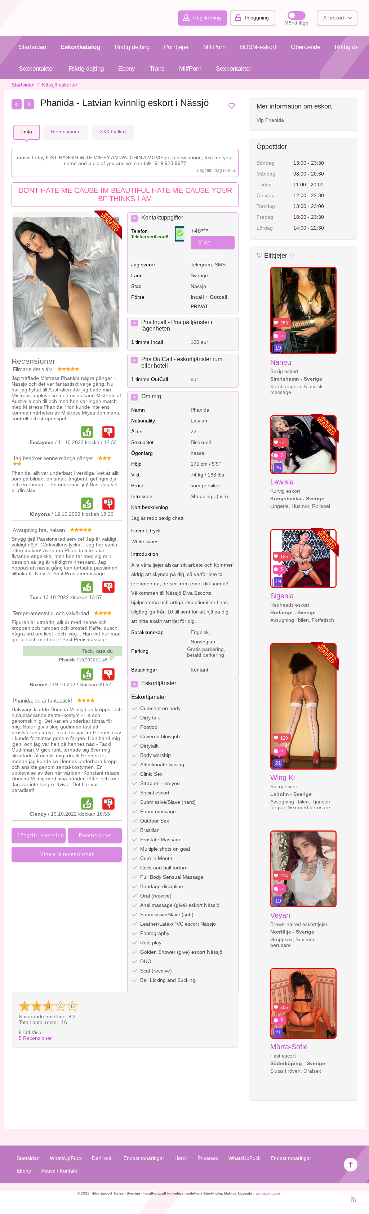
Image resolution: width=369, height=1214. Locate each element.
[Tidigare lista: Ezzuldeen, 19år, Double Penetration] (17, 104)
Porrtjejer (176, 47)
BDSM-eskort (258, 47)
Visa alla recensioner (67, 854)
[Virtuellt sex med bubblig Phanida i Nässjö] (66, 282)
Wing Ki (282, 777)
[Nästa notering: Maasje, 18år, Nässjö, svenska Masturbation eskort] (29, 104)
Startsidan (32, 47)
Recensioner (35, 1038)
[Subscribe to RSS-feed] (351, 1202)
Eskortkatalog (80, 47)
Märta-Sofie (289, 1047)
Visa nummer (211, 243)
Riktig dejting (132, 47)
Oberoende (305, 47)
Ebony (126, 68)
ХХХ (113, 131)
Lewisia (282, 482)
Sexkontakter (36, 68)
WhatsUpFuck (66, 1158)
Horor (180, 1158)
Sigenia (282, 596)
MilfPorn (214, 47)
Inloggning (257, 18)
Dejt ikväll (103, 1158)
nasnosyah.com (266, 1193)
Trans (157, 68)
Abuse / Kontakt (59, 1171)
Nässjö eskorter (59, 85)
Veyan (280, 915)
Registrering (207, 18)
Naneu (280, 362)
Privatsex (207, 1158)
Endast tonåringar (144, 1158)
